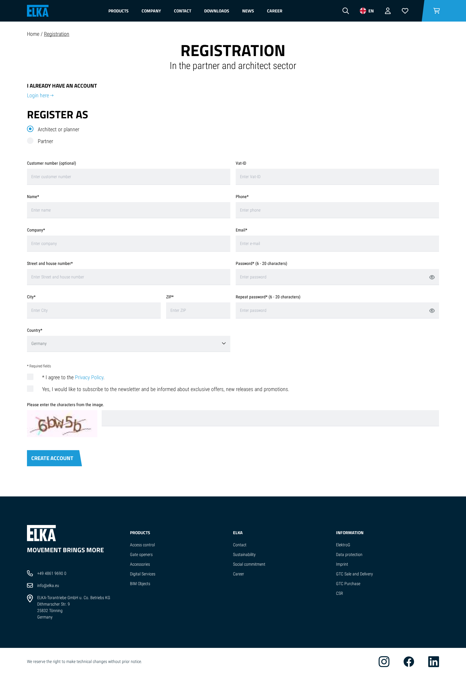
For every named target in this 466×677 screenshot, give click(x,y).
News (248, 11)
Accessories (140, 564)
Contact (182, 11)
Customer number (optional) (51, 163)
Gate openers (141, 554)
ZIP (169, 296)
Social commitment (249, 564)
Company (151, 11)
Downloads (216, 11)
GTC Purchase (348, 583)
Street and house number (49, 263)
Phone (241, 196)
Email (240, 230)
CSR (339, 593)
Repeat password (251, 296)
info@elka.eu (48, 585)
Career (274, 11)
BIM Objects (140, 583)
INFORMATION (350, 532)
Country (33, 330)
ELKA (238, 532)
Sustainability (244, 554)
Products (118, 11)
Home (34, 34)
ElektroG (343, 544)
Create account (52, 458)
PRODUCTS (140, 532)
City (30, 296)
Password (244, 263)
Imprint (342, 564)
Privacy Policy (89, 377)
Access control (142, 544)
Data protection (349, 554)
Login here (38, 95)
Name (32, 196)
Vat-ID (241, 163)
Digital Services (142, 573)
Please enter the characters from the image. (65, 404)
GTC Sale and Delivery (354, 573)
